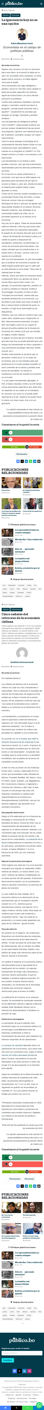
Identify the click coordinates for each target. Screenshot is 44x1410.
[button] (39, 1405)
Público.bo (9, 1395)
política (5, 592)
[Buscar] (41, 4)
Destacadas (22, 454)
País (40, 589)
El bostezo (6, 490)
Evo (35, 585)
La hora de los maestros (32, 511)
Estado (29, 585)
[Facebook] (18, 461)
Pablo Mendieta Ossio (22, 43)
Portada (12, 592)
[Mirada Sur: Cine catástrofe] (7, 542)
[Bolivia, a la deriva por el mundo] (7, 571)
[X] (22, 56)
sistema (27, 596)
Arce (4, 585)
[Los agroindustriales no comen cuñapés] (7, 533)
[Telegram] (34, 461)
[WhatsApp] (30, 461)
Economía (15, 15)
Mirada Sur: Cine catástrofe (28, 539)
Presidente (21, 592)
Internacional (22, 1398)
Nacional (33, 589)
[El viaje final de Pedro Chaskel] (32, 482)
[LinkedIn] (26, 461)
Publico (29, 592)
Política (36, 1395)
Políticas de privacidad (24, 1381)
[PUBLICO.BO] (13, 3)
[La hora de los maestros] (32, 503)
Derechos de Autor (10, 1381)
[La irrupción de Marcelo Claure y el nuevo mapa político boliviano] (11, 503)
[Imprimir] (38, 461)
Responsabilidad (8, 596)
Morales (25, 589)
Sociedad (32, 1398)
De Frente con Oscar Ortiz (17, 1402)
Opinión (12, 10)
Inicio (5, 10)
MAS (18, 589)
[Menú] (3, 4)
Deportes (33, 1402)
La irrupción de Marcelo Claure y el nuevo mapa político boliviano (11, 513)
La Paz (12, 589)
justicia (5, 589)
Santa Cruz (19, 596)
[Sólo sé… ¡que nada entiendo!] (7, 552)
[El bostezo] (11, 482)
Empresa (11, 1398)
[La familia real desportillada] (7, 561)
